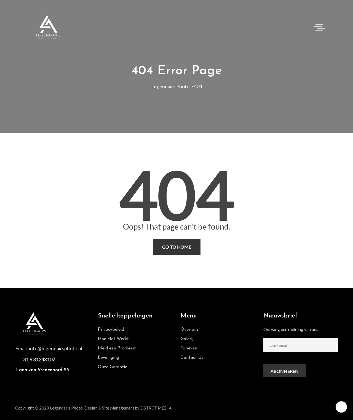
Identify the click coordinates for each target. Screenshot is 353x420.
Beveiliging (108, 358)
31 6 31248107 (39, 359)
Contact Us (192, 358)
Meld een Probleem (117, 348)
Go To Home (176, 246)
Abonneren (285, 371)
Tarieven (189, 348)
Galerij (187, 339)
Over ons (190, 329)
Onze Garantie (112, 367)
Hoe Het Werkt (113, 339)
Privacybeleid (111, 329)
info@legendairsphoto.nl (55, 348)
